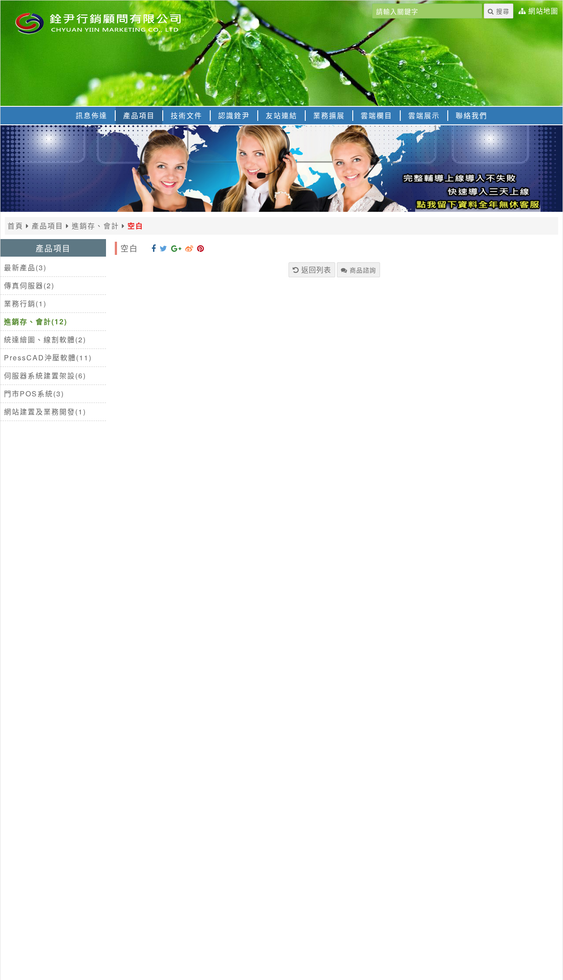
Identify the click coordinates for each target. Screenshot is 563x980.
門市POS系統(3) (34, 393)
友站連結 (281, 115)
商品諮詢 (361, 269)
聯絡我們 (471, 115)
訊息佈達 (91, 115)
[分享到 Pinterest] (200, 248)
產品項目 (139, 115)
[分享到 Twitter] (164, 248)
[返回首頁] (110, 22)
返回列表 (315, 270)
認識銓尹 (234, 115)
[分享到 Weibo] (189, 248)
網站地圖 (543, 11)
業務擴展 (329, 115)
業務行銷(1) (25, 303)
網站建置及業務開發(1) (45, 412)
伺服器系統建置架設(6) (45, 375)
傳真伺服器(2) (29, 285)
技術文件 (186, 115)
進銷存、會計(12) (35, 321)
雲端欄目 (376, 115)
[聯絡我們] (281, 209)
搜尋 (501, 11)
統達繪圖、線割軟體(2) (45, 339)
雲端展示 (424, 115)
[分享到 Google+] (176, 248)
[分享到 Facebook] (153, 248)
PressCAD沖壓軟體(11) (48, 357)
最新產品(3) (25, 267)
